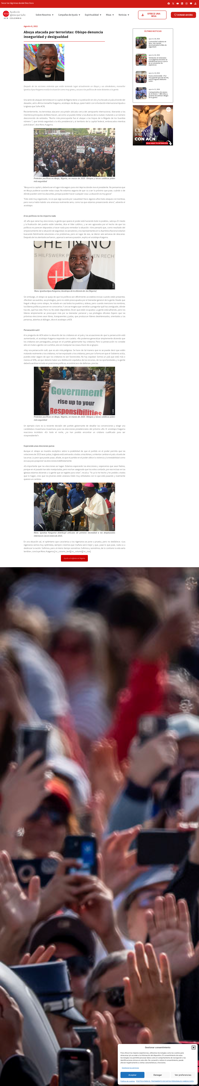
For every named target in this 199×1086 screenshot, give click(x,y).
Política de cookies (127, 1081)
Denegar (158, 1075)
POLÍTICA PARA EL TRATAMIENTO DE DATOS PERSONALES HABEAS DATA (165, 1081)
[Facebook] (169, 3)
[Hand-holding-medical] (195, 3)
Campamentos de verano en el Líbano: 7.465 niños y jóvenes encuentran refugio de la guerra (158, 95)
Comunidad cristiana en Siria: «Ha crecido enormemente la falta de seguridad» (158, 44)
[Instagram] (186, 3)
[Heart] (191, 3)
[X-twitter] (173, 3)
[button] (193, 1047)
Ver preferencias (183, 1075)
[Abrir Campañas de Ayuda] (79, 15)
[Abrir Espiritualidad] (100, 15)
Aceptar (132, 1075)
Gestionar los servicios (130, 1068)
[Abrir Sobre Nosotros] (53, 15)
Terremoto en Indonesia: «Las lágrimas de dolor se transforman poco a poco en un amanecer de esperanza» (158, 61)
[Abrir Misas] (113, 15)
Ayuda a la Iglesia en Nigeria (74, 558)
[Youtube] (177, 3)
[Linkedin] (182, 3)
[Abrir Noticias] (128, 15)
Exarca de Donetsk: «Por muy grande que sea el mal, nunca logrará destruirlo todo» (159, 78)
